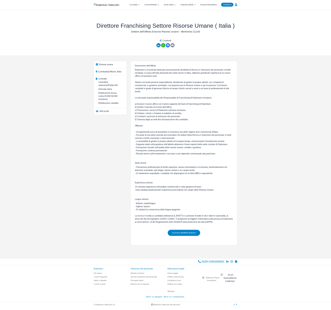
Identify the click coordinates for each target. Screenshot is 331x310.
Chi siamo (98, 273)
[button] (235, 4)
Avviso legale (172, 273)
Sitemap (170, 291)
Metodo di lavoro (137, 273)
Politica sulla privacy (175, 277)
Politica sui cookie (174, 284)
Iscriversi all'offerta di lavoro (184, 233)
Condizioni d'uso (174, 280)
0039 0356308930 (212, 261)
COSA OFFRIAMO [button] (150, 5)
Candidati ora (227, 5)
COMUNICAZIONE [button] (186, 5)
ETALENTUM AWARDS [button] (208, 5)
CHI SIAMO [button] (134, 5)
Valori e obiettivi (100, 280)
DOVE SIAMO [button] (169, 5)
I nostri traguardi (100, 277)
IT (234, 305)
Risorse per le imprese (140, 284)
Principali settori (137, 280)
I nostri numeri (100, 284)
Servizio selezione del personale (144, 277)
